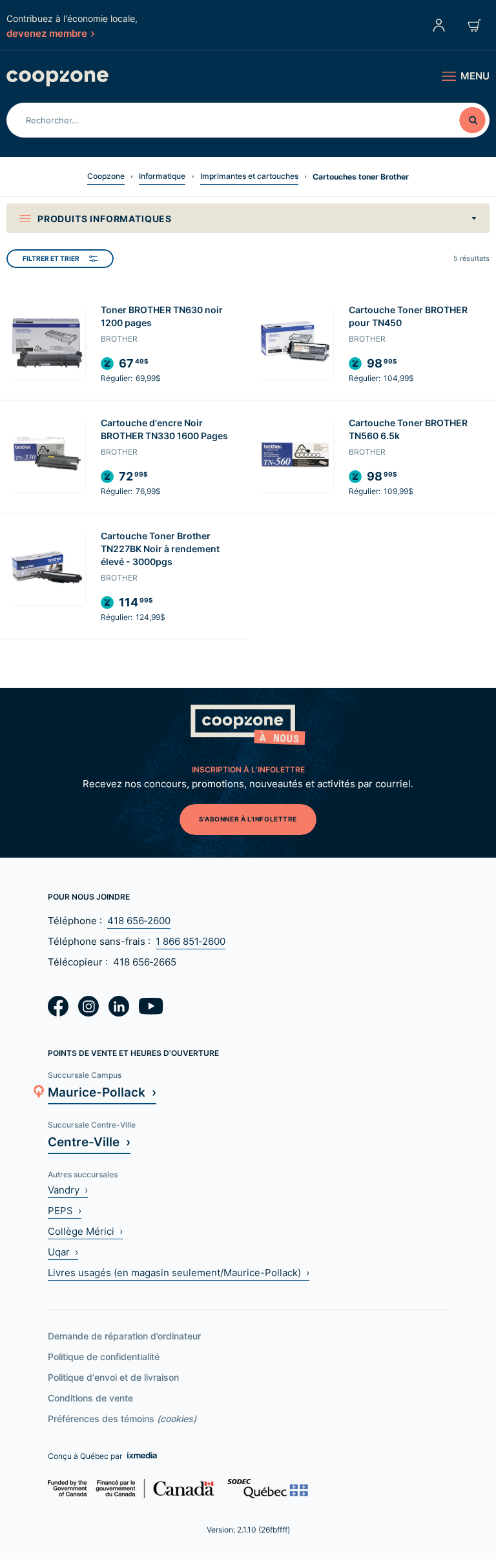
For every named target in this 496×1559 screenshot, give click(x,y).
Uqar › (63, 1252)
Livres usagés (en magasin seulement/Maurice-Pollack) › (178, 1272)
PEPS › (64, 1210)
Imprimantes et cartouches (249, 175)
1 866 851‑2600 (190, 941)
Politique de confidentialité (104, 1356)
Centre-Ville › (89, 1141)
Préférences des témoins (122, 1418)
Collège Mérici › (85, 1231)
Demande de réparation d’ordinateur (124, 1336)
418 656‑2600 (138, 920)
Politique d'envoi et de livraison (113, 1377)
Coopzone (106, 175)
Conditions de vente (90, 1398)
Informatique (162, 175)
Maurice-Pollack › (102, 1091)
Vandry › (68, 1190)
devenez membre (46, 33)
